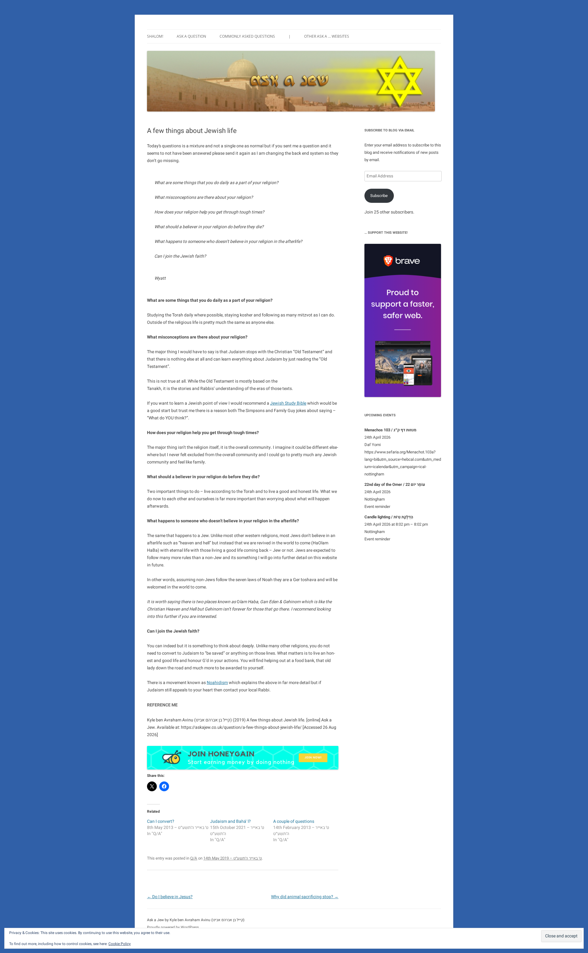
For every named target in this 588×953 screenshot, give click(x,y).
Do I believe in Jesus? (170, 897)
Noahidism (217, 682)
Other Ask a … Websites (326, 36)
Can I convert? (160, 821)
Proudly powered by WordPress (173, 927)
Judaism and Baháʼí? (230, 821)
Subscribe (379, 196)
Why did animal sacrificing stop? (304, 897)
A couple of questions (293, 821)
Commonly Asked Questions (247, 36)
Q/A (193, 858)
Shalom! (155, 36)
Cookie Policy (119, 944)
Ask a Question (191, 36)
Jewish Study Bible (288, 403)
